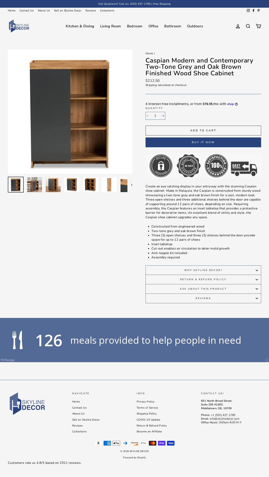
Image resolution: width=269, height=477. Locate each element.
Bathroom (172, 26)
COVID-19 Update (148, 420)
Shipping (151, 85)
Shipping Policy (147, 413)
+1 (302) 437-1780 (223, 415)
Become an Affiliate (149, 431)
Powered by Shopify (134, 457)
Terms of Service (147, 408)
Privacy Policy (146, 401)
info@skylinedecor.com (224, 419)
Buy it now (203, 142)
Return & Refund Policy (203, 279)
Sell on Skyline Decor (68, 10)
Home (12, 10)
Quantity (154, 108)
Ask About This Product (203, 288)
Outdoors (195, 26)
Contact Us (26, 10)
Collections (107, 10)
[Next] (129, 184)
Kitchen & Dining (80, 26)
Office (153, 26)
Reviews (90, 10)
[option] (134, 4)
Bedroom (135, 26)
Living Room (110, 26)
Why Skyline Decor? (203, 270)
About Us (44, 10)
